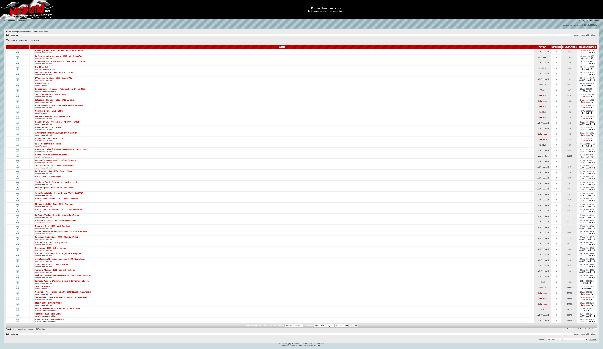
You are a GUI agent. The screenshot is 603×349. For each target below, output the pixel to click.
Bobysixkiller (542, 156)
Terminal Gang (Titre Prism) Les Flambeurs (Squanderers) (61, 297)
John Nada (542, 96)
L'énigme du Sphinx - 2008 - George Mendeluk (55, 221)
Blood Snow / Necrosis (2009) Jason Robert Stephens (59, 105)
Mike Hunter (542, 57)
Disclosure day (42, 83)
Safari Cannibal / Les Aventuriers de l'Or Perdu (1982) (59, 193)
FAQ (583, 21)
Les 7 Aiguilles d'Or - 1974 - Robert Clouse (54, 171)
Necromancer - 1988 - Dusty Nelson (51, 242)
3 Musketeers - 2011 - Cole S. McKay (51, 264)
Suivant (594, 329)
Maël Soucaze (304, 345)
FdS (542, 309)
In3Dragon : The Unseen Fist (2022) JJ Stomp (55, 100)
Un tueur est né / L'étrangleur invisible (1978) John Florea (60, 149)
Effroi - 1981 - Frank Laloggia (48, 177)
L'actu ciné (43, 86)
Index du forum (12, 35)
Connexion (10, 21)
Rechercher (594, 21)
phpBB (290, 344)
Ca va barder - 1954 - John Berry (49, 319)
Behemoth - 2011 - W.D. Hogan (48, 127)
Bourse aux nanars (46, 157)
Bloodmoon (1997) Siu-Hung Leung (50, 138)
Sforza (542, 90)
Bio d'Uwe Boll (41, 67)
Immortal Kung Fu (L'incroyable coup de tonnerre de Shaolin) (62, 281)
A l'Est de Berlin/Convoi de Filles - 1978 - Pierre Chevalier (60, 61)
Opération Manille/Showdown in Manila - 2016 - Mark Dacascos (63, 275)
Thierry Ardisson (42, 286)
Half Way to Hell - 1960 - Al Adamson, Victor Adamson (59, 51)
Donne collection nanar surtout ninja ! (51, 155)
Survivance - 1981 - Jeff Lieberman (50, 248)
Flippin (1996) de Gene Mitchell (48, 303)
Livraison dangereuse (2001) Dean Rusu (53, 116)
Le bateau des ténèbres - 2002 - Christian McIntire (57, 237)
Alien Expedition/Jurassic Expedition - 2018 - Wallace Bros (61, 232)
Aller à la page (571, 329)
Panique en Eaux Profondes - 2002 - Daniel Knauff (57, 122)
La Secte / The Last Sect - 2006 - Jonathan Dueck (57, 215)
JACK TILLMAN (543, 52)
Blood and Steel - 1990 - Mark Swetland (52, 226)
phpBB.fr (318, 345)
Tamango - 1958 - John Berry (48, 314)
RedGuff (542, 68)
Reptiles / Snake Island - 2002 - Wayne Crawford (56, 199)
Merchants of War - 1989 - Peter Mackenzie (54, 72)
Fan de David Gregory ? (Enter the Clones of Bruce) (58, 308)
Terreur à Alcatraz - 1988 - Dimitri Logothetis (55, 270)
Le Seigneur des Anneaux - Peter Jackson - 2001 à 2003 (60, 89)
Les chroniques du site (47, 69)
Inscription (22, 21)
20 (590, 329)
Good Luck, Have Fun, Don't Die (49, 111)
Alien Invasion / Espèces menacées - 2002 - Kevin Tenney (61, 259)
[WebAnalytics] (301, 348)
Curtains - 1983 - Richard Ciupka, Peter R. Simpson (58, 253)
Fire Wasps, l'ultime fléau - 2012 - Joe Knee (54, 204)
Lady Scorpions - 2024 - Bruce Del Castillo (54, 188)
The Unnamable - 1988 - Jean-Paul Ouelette (54, 166)
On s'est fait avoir (45, 53)
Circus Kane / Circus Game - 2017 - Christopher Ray (58, 210)
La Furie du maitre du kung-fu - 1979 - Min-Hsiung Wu (58, 56)
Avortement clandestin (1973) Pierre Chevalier (56, 133)
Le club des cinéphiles (47, 91)
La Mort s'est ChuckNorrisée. (48, 144)
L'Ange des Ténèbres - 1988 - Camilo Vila (53, 78)
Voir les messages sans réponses (19, 32)
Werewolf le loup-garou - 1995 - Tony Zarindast (55, 160)
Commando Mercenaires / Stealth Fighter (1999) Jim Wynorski (63, 292)
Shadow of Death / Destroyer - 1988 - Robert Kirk (57, 182)
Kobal (543, 282)
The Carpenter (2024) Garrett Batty (50, 94)
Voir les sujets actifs (40, 32)
